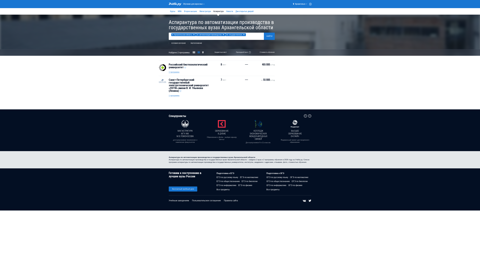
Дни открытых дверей (245, 11)
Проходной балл (242, 52)
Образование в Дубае (221, 132)
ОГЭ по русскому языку (277, 177)
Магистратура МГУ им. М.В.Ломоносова (185, 134)
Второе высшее (190, 11)
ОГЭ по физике (295, 185)
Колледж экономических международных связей (258, 135)
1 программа (174, 72)
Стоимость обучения (267, 52)
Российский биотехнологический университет (188, 66)
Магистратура (205, 11)
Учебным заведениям (179, 201)
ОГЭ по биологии (300, 181)
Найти (269, 36)
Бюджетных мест (221, 52)
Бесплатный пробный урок (183, 189)
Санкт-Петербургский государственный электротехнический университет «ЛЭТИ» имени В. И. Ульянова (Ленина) (189, 85)
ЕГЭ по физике (245, 185)
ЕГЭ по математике (249, 177)
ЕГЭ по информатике (226, 185)
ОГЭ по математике (299, 177)
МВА (180, 11)
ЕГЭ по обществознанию (228, 181)
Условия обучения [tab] (178, 43)
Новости (229, 11)
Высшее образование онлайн (295, 134)
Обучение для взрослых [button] (193, 4)
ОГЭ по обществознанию (278, 181)
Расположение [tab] (196, 43)
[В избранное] (185, 67)
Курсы (172, 11)
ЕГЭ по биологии (250, 181)
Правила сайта (231, 201)
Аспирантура (218, 11)
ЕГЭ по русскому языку (227, 177)
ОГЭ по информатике (276, 185)
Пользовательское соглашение (206, 201)
